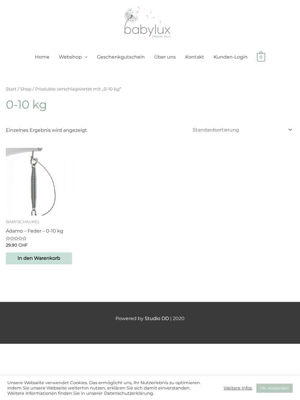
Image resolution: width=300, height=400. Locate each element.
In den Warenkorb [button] (39, 258)
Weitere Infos (238, 388)
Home (42, 57)
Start (11, 89)
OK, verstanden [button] (274, 388)
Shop (25, 89)
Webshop (70, 57)
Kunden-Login (231, 57)
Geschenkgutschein (121, 57)
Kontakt (194, 57)
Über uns (165, 57)
